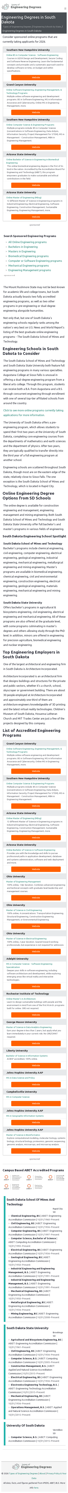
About (42, 1473)
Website (36, 77)
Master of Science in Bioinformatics (23, 1135)
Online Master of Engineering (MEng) (23, 197)
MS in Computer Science (18, 1097)
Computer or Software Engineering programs (35, 260)
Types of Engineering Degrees (17, 26)
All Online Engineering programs (27, 242)
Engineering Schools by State (47, 26)
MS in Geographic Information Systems (25, 1116)
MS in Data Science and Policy (20, 1078)
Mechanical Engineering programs (28, 265)
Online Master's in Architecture (21, 999)
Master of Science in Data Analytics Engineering (29, 1027)
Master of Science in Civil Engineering (24, 910)
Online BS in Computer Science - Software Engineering (32, 55)
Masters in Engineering (21, 251)
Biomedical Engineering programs (28, 256)
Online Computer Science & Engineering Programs (30, 125)
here (36, 1487)
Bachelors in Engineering (23, 246)
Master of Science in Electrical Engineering (26, 938)
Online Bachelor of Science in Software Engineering (30, 850)
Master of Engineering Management (23, 881)
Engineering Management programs (29, 270)
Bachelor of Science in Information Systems (27, 1056)
